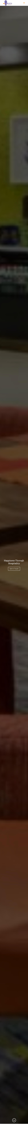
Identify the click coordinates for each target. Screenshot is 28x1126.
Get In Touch (14, 569)
